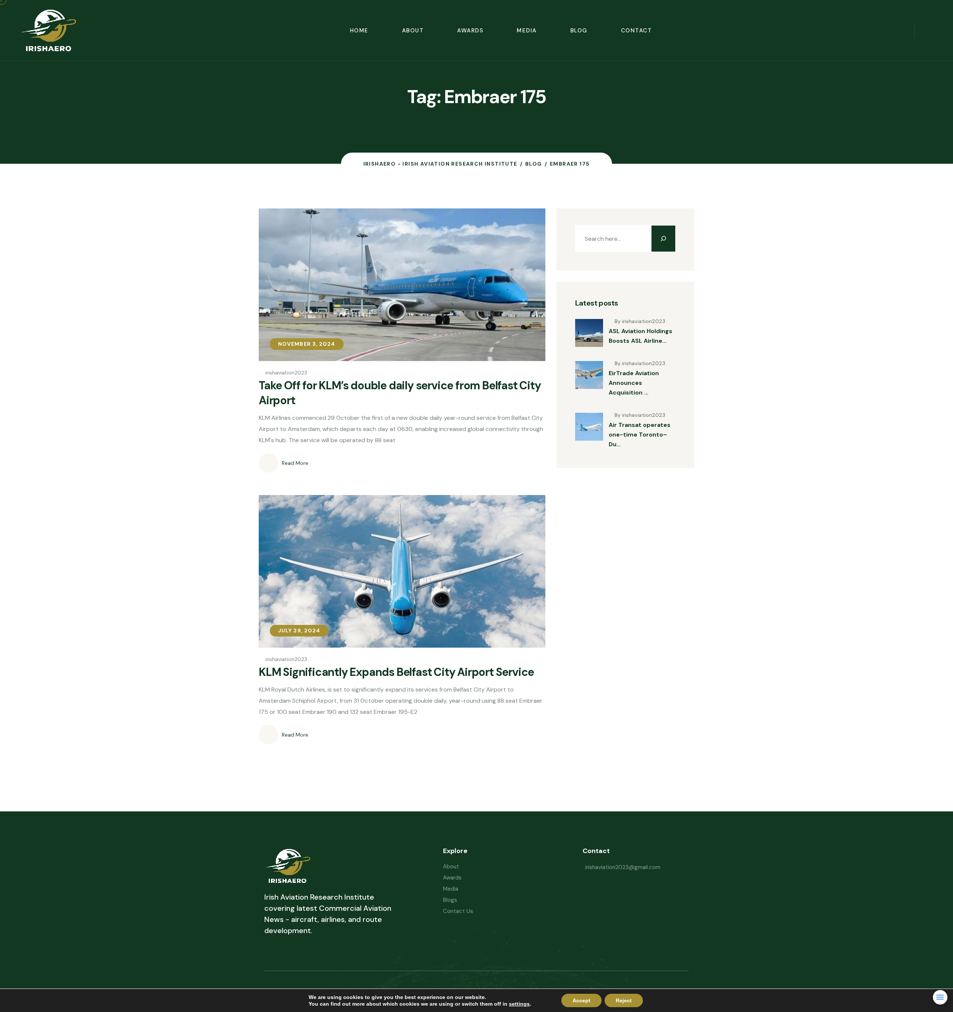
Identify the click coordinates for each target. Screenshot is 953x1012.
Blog (578, 30)
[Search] (663, 239)
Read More (295, 463)
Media (527, 30)
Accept (581, 1000)
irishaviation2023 (286, 372)
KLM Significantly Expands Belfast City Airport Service (396, 672)
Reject (624, 1000)
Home (359, 30)
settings (519, 1004)
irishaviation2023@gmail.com (622, 867)
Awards (470, 30)
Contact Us (458, 911)
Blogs (450, 900)
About (413, 30)
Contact (636, 30)
